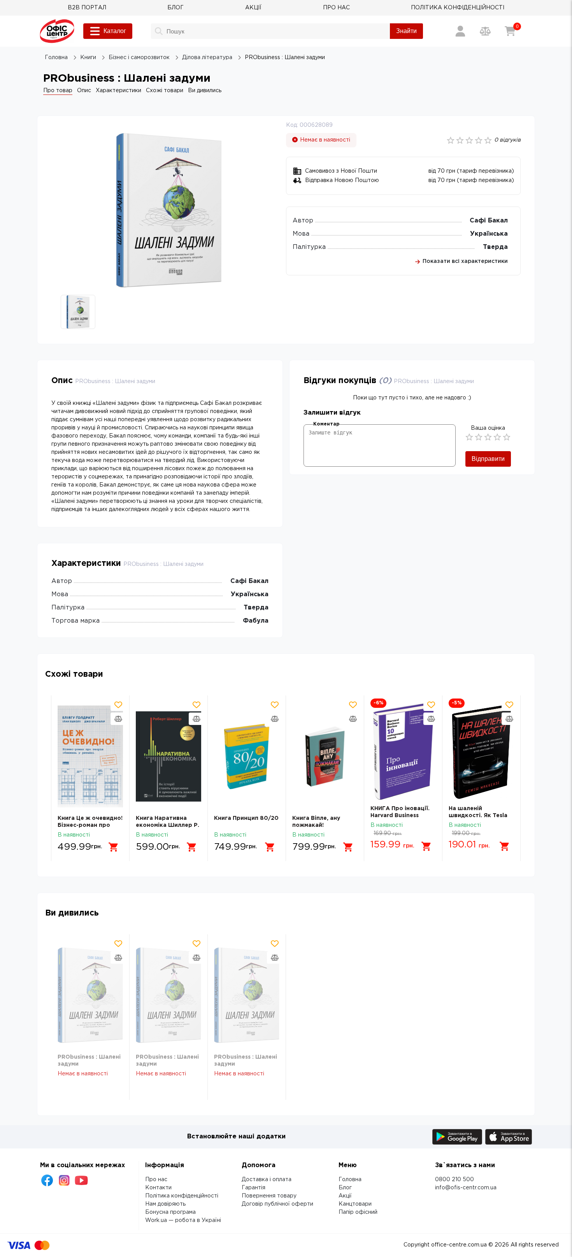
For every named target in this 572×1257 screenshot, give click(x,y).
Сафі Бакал (489, 221)
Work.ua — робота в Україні (183, 1220)
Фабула (255, 621)
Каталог (115, 31)
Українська (489, 234)
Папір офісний (358, 1212)
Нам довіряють (165, 1204)
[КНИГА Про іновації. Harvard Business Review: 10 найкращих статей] (403, 752)
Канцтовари (355, 1204)
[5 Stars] (506, 437)
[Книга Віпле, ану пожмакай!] (325, 757)
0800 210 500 (454, 1179)
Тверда (495, 247)
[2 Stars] (478, 437)
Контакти (158, 1187)
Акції (345, 1196)
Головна (350, 1179)
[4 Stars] (497, 437)
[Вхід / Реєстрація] (460, 31)
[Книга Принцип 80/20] (246, 757)
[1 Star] (469, 437)
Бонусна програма (170, 1212)
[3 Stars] (488, 437)
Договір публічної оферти (277, 1204)
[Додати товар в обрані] (118, 705)
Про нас (156, 1179)
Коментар (326, 424)
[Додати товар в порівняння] (118, 719)
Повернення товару (269, 1196)
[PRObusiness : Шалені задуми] (90, 995)
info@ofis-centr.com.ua (466, 1187)
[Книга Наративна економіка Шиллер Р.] (168, 757)
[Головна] (57, 31)
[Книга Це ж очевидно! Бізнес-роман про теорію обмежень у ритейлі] (90, 757)
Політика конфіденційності (181, 1196)
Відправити (488, 458)
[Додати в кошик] (113, 847)
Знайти (406, 31)
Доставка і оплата (266, 1179)
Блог (345, 1187)
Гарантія (253, 1187)
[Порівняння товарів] (485, 31)
